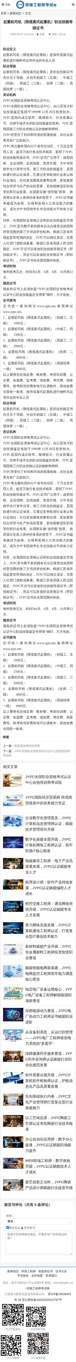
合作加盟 (37, 1275)
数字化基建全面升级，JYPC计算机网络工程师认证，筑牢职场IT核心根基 (49, 845)
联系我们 (51, 1275)
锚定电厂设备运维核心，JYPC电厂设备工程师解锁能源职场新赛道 (48, 995)
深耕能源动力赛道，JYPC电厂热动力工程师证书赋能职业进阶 (49, 1016)
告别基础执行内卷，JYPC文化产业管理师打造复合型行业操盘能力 (49, 1102)
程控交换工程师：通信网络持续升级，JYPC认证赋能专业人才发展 (49, 909)
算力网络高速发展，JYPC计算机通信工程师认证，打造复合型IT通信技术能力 (49, 931)
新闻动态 (15, 13)
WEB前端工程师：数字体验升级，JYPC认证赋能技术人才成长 (48, 1166)
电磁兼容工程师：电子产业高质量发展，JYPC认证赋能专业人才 (49, 866)
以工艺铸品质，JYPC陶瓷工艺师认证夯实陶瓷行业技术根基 (49, 1123)
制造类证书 (46, 1271)
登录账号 (29, 1227)
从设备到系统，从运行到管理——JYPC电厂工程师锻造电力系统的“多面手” (49, 1038)
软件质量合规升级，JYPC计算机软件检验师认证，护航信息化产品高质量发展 (49, 1080)
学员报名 (23, 1275)
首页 (3, 13)
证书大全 (61, 1271)
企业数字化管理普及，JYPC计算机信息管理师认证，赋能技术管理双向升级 (49, 823)
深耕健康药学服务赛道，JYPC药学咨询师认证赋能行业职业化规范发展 (48, 1059)
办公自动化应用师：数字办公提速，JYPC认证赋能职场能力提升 (49, 1145)
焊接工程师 (28, 1271)
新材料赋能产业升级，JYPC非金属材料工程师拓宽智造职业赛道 (49, 952)
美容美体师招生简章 (27, 745)
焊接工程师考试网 (38, 1288)
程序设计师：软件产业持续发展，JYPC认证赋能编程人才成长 (49, 888)
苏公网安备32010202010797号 (42, 1299)
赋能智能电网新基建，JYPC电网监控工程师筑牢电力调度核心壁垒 (49, 973)
